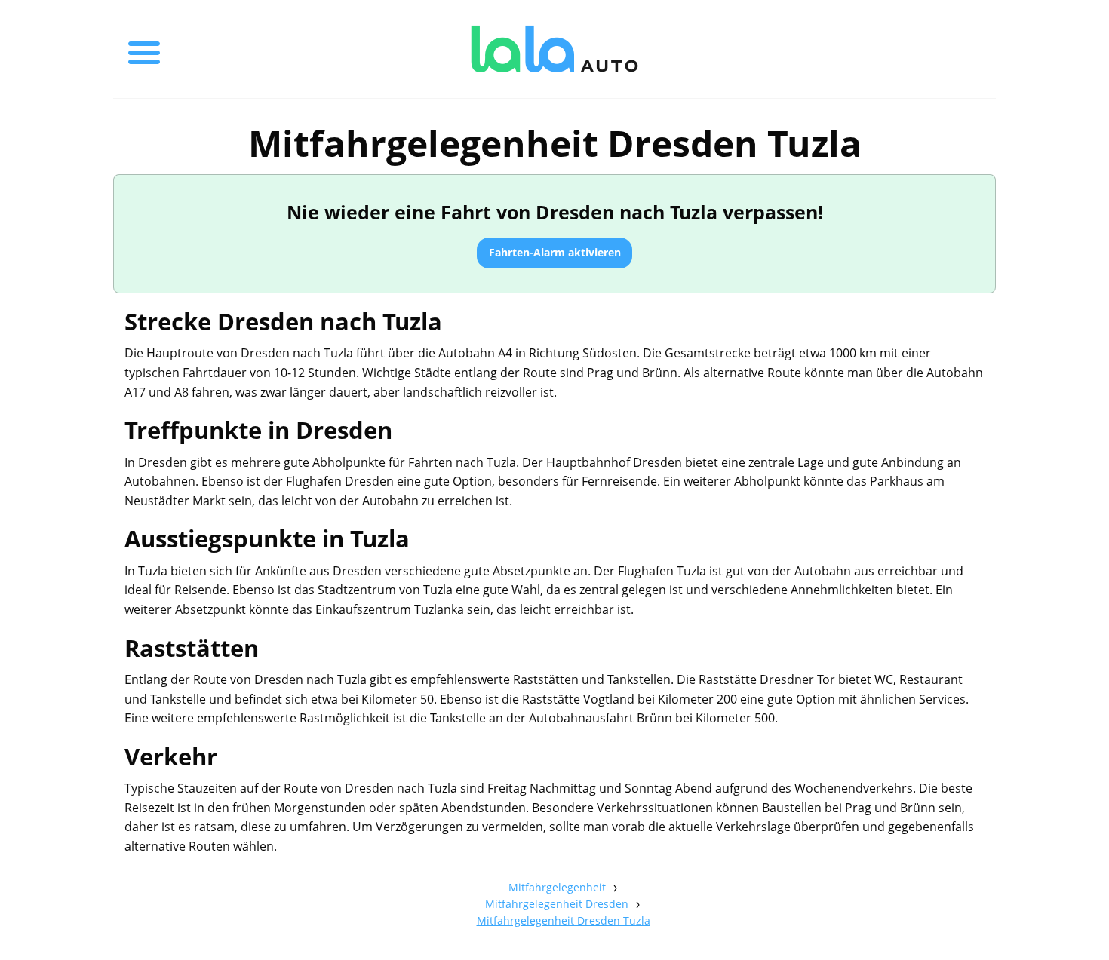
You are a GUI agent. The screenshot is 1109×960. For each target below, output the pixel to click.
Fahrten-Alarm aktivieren (555, 252)
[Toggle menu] (144, 49)
